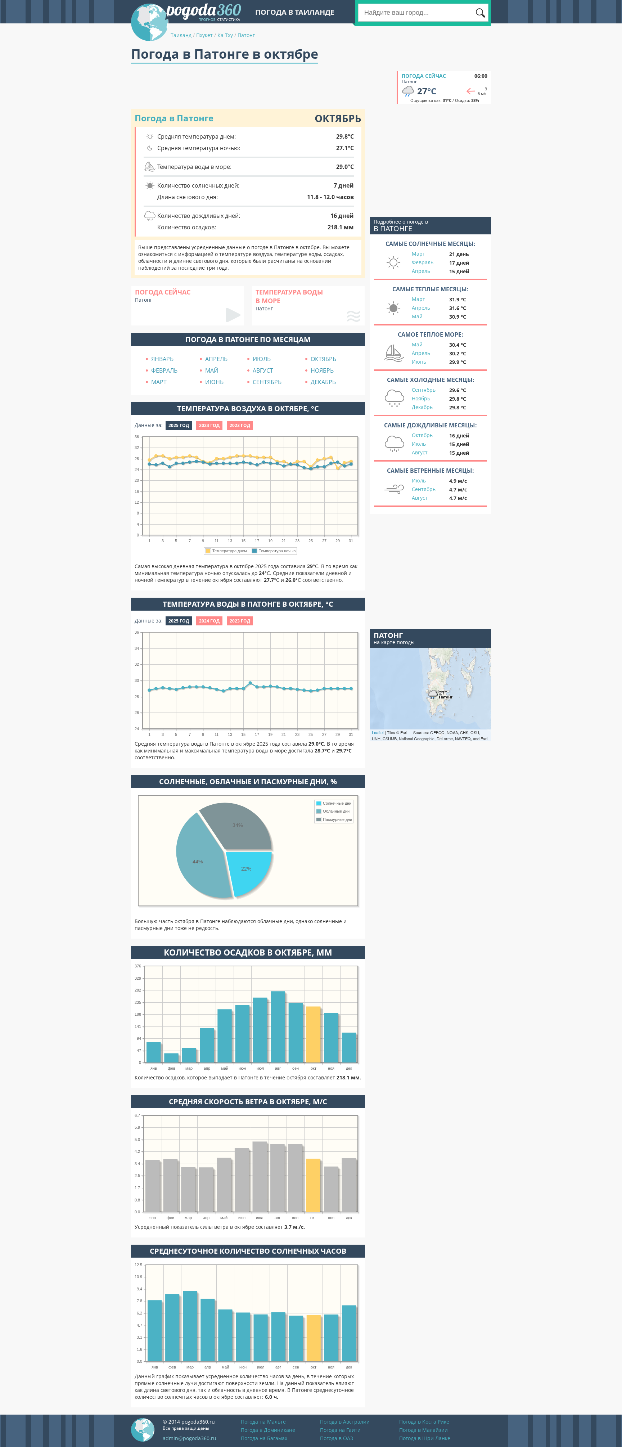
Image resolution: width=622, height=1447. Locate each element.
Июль (419, 443)
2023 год (240, 425)
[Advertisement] (262, 87)
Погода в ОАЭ (336, 1438)
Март (418, 253)
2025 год (178, 425)
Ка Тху (225, 35)
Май (417, 316)
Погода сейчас (424, 75)
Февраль (422, 262)
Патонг (246, 35)
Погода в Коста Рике (424, 1421)
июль (262, 359)
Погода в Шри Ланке (424, 1438)
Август (420, 452)
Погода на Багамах (264, 1438)
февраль (164, 370)
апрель (216, 359)
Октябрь (422, 435)
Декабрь (422, 407)
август (263, 370)
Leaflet (378, 732)
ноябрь (322, 370)
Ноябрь (421, 398)
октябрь (323, 359)
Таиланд (181, 35)
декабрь (323, 382)
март (159, 382)
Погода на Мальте (263, 1421)
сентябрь (267, 382)
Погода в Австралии (345, 1421)
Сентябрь (424, 389)
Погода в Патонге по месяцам (248, 339)
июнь (214, 382)
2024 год (209, 425)
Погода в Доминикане (268, 1429)
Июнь (419, 361)
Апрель (421, 271)
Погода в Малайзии (423, 1429)
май (211, 370)
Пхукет (204, 35)
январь (162, 359)
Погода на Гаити (340, 1429)
